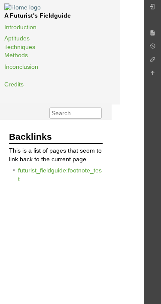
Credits (14, 84)
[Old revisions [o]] (152, 48)
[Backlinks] (152, 61)
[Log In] (152, 8)
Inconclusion (21, 66)
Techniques (19, 46)
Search (97, 113)
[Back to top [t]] (152, 75)
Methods (16, 55)
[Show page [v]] (152, 35)
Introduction (20, 27)
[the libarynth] (22, 6)
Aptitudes (17, 38)
